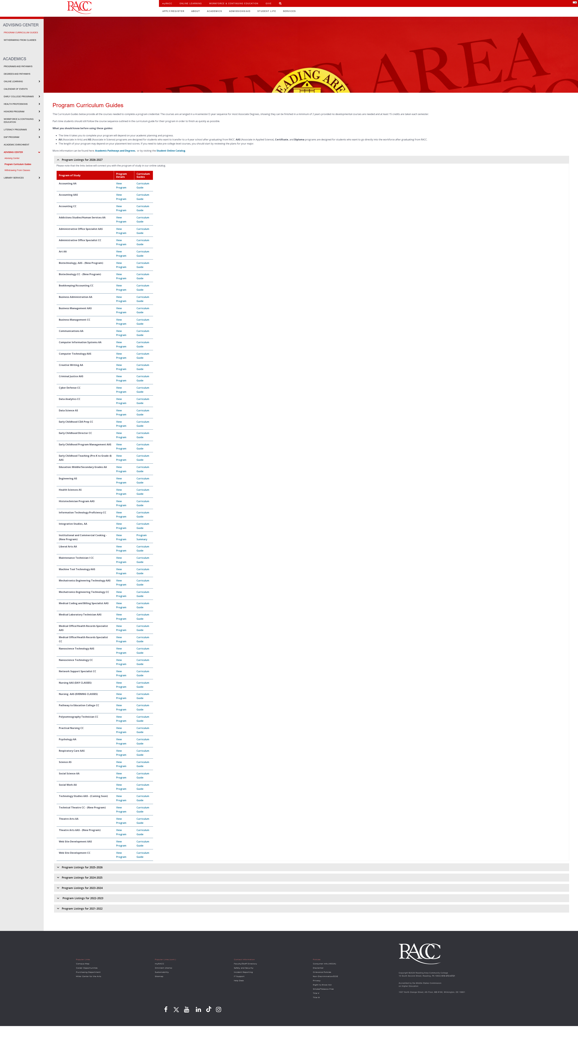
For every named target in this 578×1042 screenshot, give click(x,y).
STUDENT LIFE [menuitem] (266, 11)
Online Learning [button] (13, 81)
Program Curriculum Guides (21, 32)
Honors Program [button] (14, 111)
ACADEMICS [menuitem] (214, 11)
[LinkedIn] (198, 1009)
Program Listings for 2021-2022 (82, 908)
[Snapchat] (209, 1009)
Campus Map (82, 964)
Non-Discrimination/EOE (325, 976)
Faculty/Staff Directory (245, 964)
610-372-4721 (448, 976)
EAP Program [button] (11, 137)
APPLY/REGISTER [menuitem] (173, 11)
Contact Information (244, 959)
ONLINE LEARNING (191, 3)
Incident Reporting (243, 972)
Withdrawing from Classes (20, 40)
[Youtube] (186, 1009)
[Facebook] (166, 1009)
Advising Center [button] (13, 152)
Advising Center (12, 158)
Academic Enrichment (16, 144)
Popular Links (83, 959)
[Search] (280, 3)
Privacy (317, 980)
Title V (316, 993)
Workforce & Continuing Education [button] (19, 120)
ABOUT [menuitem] (195, 11)
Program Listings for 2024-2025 (82, 877)
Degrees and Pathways (17, 74)
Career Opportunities (87, 968)
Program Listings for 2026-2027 (82, 160)
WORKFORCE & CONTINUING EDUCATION (233, 3)
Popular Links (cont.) (165, 959)
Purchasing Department (88, 972)
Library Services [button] (14, 178)
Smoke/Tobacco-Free (323, 989)
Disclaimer (318, 968)
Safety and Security (243, 968)
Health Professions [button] (16, 104)
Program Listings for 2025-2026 (82, 867)
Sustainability (162, 972)
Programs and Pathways (18, 66)
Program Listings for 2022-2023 (82, 898)
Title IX (316, 997)
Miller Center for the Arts (88, 976)
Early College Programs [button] (19, 96)
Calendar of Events (16, 89)
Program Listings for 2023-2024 (82, 888)
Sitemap (159, 976)
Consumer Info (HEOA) (324, 964)
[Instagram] (218, 1009)
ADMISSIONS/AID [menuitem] (239, 11)
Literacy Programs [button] (15, 129)
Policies (316, 959)
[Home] (79, 7)
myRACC (167, 3)
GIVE (269, 3)
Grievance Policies (322, 972)
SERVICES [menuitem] (289, 11)
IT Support (239, 976)
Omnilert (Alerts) (163, 968)
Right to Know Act (322, 985)
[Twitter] (176, 1009)
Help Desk (239, 980)
